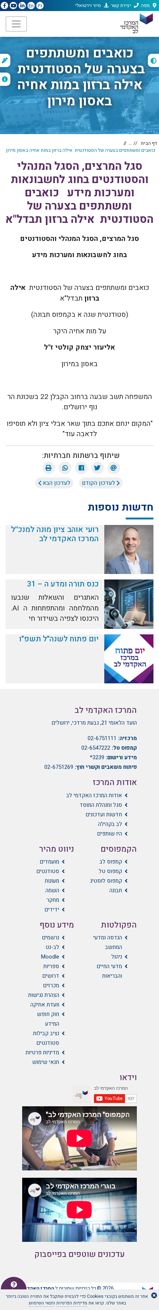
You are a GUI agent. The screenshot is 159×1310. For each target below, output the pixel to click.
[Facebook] (81, 468)
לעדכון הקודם (99, 483)
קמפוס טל (110, 871)
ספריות (51, 966)
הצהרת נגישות (43, 995)
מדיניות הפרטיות (71, 1303)
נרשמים (50, 938)
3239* (97, 757)
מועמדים (49, 862)
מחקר (53, 900)
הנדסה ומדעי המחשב (107, 942)
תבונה (115, 890)
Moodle (50, 957)
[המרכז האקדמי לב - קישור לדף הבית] (136, 23)
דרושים (50, 976)
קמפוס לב (110, 862)
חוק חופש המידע (48, 1019)
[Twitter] (97, 468)
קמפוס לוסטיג (106, 881)
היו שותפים (109, 834)
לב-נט (52, 947)
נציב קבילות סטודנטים (46, 1038)
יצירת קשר (121, 5)
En (31, 5)
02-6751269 (58, 767)
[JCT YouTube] (13, 6)
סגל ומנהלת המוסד (101, 805)
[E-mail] (114, 468)
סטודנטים (47, 871)
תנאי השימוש (41, 1303)
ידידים (51, 910)
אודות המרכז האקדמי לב (94, 795)
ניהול (116, 957)
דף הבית (149, 143)
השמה (52, 890)
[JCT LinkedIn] (22, 6)
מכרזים (51, 985)
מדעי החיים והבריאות (109, 971)
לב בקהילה (110, 824)
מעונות (52, 881)
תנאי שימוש (45, 1062)
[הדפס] (49, 468)
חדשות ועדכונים (103, 814)
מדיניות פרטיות (42, 1052)
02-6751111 (102, 738)
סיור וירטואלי (88, 5)
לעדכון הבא (55, 483)
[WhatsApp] (65, 468)
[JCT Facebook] (4, 6)
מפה (145, 5)
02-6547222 (95, 748)
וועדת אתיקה (44, 1005)
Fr (40, 5)
